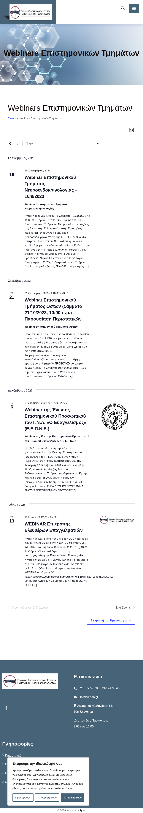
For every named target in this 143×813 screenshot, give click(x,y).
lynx (83, 810)
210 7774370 (89, 688)
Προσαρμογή (23, 797)
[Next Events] (17, 143)
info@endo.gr (89, 697)
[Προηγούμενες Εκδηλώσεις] (10, 143)
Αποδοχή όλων (73, 797)
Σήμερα (29, 143)
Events (12, 118)
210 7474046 (111, 688)
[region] (48, 781)
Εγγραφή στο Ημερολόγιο (109, 620)
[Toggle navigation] (134, 8)
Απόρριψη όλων (47, 797)
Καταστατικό (13, 755)
